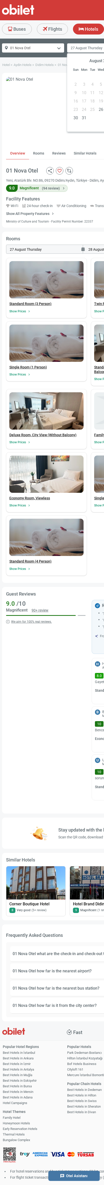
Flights (54, 29)
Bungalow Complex (16, 1140)
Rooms (38, 153)
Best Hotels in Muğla (17, 1075)
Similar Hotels (85, 153)
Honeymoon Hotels (16, 1123)
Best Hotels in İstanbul (19, 1053)
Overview (17, 153)
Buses (19, 29)
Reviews (59, 153)
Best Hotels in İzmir (17, 1064)
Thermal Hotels (14, 1134)
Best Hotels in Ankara (18, 1058)
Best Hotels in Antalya (18, 1069)
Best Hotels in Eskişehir (20, 1080)
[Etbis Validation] (9, 1155)
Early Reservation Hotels (20, 1129)
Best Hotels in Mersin (18, 1092)
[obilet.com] (30, 14)
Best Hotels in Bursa (17, 1086)
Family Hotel (11, 1118)
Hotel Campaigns (15, 1103)
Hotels (91, 29)
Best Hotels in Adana (18, 1097)
